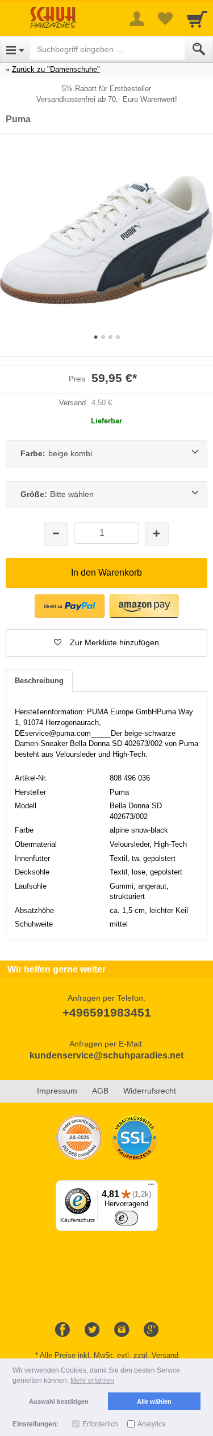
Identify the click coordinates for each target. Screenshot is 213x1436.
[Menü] (151, 1187)
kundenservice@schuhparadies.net (106, 1055)
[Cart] (197, 18)
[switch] (127, 1218)
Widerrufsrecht (149, 1090)
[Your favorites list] (165, 18)
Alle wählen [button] (154, 1401)
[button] (106, 643)
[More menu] (137, 18)
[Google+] (151, 1330)
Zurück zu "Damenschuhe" (56, 69)
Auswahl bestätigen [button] (59, 1401)
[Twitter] (92, 1330)
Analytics (151, 1424)
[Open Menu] (15, 49)
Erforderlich (100, 1424)
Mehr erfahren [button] (92, 1380)
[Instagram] (121, 1330)
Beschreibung (39, 680)
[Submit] (198, 49)
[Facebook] (62, 1330)
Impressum (57, 1090)
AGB (100, 1090)
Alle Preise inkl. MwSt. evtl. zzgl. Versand (109, 1355)
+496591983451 (106, 1012)
